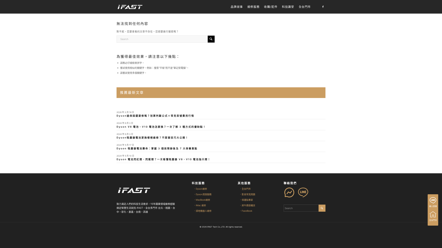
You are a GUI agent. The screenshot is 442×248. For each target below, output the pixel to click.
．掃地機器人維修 (203, 210)
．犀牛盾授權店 (247, 205)
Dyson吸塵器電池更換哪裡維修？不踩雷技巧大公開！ (152, 137)
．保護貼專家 (246, 199)
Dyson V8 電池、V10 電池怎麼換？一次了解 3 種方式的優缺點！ (161, 126)
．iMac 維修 (200, 205)
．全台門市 (245, 188)
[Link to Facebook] (322, 6)
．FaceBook (245, 210)
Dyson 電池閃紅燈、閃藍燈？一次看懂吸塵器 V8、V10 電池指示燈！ (164, 159)
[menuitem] (236, 6)
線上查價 (433, 206)
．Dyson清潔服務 (203, 194)
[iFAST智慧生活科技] (130, 6)
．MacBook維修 (202, 199)
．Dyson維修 (200, 188)
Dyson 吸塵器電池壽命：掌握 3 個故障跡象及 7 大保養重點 (157, 148)
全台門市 (433, 220)
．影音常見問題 (247, 194)
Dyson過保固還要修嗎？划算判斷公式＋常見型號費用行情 (155, 115)
